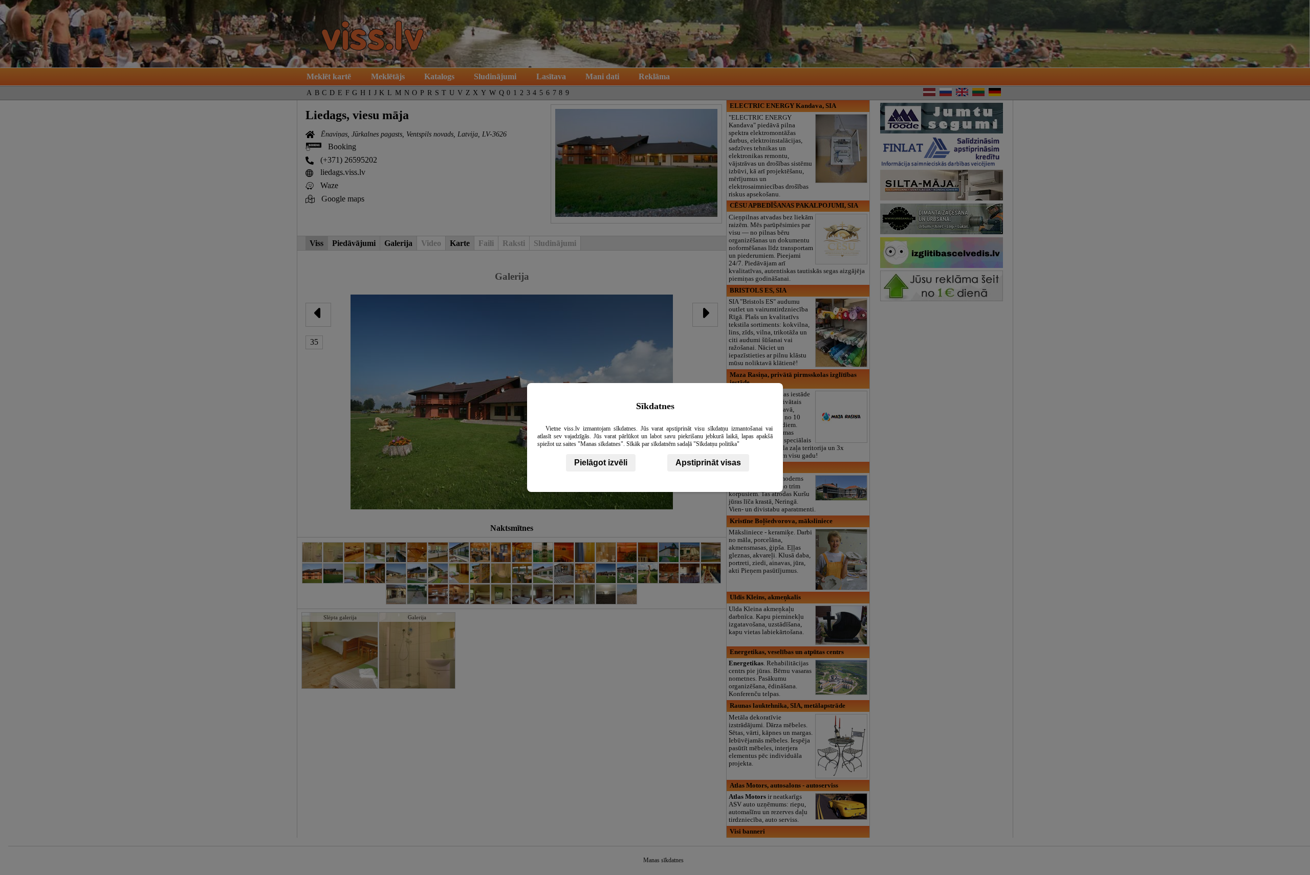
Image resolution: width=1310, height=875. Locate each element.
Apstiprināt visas (708, 462)
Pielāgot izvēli (600, 462)
